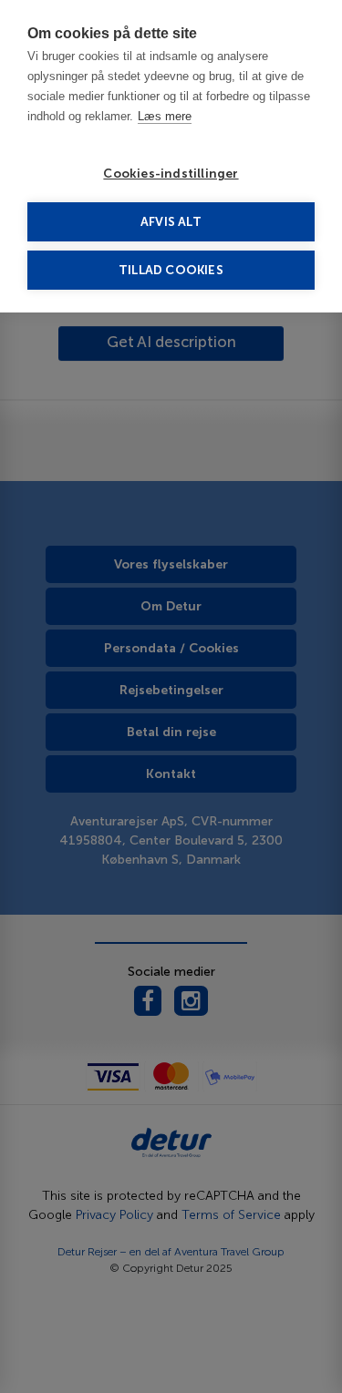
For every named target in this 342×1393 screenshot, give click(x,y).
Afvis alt (171, 222)
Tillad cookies (171, 270)
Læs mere (165, 116)
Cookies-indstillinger (170, 173)
